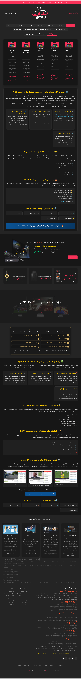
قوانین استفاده (27, 665)
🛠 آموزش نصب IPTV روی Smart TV (13, 505)
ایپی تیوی (20, 25)
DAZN (67, 116)
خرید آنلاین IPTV (10, 536)
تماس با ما (52, 665)
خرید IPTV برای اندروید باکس (60, 29)
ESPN (56, 116)
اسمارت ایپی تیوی (26, 670)
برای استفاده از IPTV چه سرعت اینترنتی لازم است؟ (28, 335)
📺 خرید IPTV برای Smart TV (68, 213)
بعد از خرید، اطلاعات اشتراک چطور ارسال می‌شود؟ (58, 346)
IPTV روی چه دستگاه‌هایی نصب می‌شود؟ (59, 339)
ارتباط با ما (25, 604)
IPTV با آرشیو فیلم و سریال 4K (21, 599)
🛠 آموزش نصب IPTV (17, 213)
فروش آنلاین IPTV (11, 25)
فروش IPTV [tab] (52, 34)
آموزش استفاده (24, 602)
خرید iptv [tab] (41, 34)
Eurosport (71, 116)
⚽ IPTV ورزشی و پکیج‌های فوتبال (70, 505)
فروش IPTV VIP (61, 25)
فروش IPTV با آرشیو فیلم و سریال (30, 29)
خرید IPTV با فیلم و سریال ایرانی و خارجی (50, 536)
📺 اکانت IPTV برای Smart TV (52, 505)
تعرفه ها (45, 665)
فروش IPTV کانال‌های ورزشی (70, 536)
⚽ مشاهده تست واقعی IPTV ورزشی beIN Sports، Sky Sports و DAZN (40, 493)
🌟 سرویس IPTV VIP (69, 218)
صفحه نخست (60, 665)
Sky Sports (63, 116)
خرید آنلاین (68, 78)
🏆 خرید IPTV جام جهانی (34, 505)
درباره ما (20, 665)
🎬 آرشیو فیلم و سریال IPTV (33, 213)
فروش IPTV (39, 25)
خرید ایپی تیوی (70, 25)
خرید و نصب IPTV (17, 29)
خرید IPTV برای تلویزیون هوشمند (46, 29)
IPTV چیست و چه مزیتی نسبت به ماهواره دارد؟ (58, 335)
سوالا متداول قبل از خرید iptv (49, 25)
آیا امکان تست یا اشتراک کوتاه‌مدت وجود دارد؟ (29, 346)
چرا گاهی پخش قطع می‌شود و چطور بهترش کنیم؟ (57, 342)
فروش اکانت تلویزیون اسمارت (23, 596)
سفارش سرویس (40, 312)
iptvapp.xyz (63, 201)
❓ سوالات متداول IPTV (51, 218)
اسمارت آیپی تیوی (48, 670)
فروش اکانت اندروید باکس (29, 25)
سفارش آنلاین (68, 256)
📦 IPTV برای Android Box (51, 213)
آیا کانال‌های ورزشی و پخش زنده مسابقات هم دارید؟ (28, 339)
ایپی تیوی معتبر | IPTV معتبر (30, 536)
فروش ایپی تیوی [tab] (30, 34)
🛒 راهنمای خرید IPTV (73, 510)
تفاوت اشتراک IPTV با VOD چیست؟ (31, 342)
